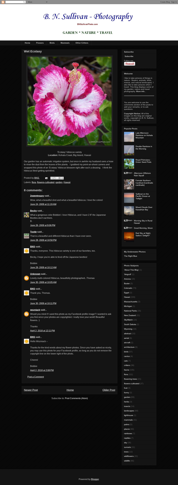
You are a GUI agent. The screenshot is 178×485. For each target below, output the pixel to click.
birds (126, 352)
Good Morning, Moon (143, 228)
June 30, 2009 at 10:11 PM (43, 303)
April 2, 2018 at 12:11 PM (42, 330)
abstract (127, 333)
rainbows (128, 433)
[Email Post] (46, 178)
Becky (33, 211)
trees (126, 452)
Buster (127, 283)
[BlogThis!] (54, 178)
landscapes (129, 411)
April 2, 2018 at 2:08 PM (42, 370)
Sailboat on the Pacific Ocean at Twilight (143, 196)
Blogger (95, 479)
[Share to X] (57, 178)
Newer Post (31, 390)
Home (27, 43)
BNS (32, 246)
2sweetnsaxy (37, 196)
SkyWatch (128, 320)
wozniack (35, 310)
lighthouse (128, 415)
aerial (126, 338)
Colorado (128, 288)
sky (125, 442)
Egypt (126, 292)
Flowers (40, 43)
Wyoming (128, 329)
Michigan (128, 306)
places (127, 429)
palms (126, 424)
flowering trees (130, 379)
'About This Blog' (131, 270)
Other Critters (82, 43)
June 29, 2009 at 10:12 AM (43, 267)
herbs (126, 402)
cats (126, 361)
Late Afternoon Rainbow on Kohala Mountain (144, 135)
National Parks (130, 311)
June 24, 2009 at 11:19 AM (43, 204)
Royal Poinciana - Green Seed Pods (143, 161)
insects (127, 406)
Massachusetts (130, 302)
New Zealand (130, 315)
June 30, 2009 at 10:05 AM (43, 282)
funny (126, 392)
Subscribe (128, 56)
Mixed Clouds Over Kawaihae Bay (144, 208)
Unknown (35, 274)
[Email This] (51, 178)
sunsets (127, 447)
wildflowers (129, 456)
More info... (141, 91)
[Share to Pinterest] (62, 178)
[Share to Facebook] (59, 178)
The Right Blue (130, 256)
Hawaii (67, 182)
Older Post (108, 390)
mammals (128, 420)
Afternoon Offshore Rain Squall (142, 174)
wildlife (127, 461)
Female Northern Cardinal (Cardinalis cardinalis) (144, 182)
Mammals (65, 43)
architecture (129, 347)
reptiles (127, 438)
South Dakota (130, 324)
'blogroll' (127, 274)
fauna (126, 370)
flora (34, 182)
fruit (125, 388)
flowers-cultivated (45, 182)
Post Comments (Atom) (76, 398)
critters (127, 365)
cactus (127, 356)
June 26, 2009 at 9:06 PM (42, 225)
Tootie (33, 232)
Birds (52, 43)
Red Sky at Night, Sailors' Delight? (143, 234)
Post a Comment (35, 377)
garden (58, 182)
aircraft (127, 342)
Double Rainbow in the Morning (144, 147)
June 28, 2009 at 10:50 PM (43, 240)
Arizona (127, 279)
